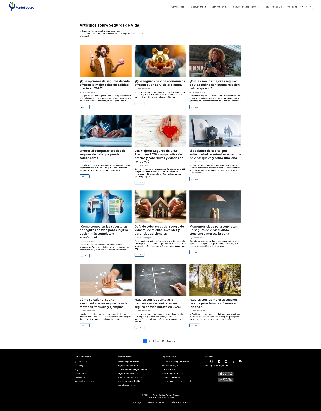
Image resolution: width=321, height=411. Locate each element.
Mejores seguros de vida (128, 361)
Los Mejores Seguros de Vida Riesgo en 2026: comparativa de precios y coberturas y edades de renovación (159, 156)
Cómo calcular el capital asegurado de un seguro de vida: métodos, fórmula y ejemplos (104, 303)
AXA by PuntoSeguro (170, 365)
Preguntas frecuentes (171, 377)
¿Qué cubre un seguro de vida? (131, 377)
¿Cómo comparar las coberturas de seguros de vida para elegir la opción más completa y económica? (104, 231)
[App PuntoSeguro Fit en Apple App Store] (225, 373)
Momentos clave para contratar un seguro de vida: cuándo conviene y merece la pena (213, 230)
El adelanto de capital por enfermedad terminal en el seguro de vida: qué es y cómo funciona (215, 154)
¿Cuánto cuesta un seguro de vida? (132, 369)
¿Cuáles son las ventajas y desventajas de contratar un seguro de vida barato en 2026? (158, 303)
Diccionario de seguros (84, 381)
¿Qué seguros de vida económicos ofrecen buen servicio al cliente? (160, 83)
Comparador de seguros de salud (176, 361)
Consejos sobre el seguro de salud (176, 381)
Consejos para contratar (128, 385)
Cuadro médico (168, 369)
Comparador (177, 6)
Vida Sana (292, 6)
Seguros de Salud (273, 6)
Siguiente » (172, 341)
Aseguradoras (80, 373)
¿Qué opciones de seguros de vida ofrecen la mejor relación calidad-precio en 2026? (105, 84)
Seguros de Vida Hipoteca (246, 6)
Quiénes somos (80, 361)
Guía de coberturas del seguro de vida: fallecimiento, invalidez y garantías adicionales (159, 230)
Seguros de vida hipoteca (128, 373)
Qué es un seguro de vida (129, 381)
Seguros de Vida (220, 6)
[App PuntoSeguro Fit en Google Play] (225, 379)
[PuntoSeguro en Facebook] (225, 361)
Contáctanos (79, 377)
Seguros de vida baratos (128, 365)
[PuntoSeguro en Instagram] (211, 361)
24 (163, 341)
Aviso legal (137, 402)
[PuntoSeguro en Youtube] (240, 361)
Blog (76, 369)
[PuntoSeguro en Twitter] (233, 361)
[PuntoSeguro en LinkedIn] (218, 361)
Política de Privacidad (180, 402)
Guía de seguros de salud (172, 373)
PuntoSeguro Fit (198, 6)
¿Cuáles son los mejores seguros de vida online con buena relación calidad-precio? (214, 84)
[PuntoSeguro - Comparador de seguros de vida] (22, 6)
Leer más (84, 107)
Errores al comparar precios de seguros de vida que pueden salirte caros (103, 154)
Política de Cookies (156, 402)
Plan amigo (79, 365)
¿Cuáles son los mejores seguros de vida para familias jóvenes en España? (213, 303)
